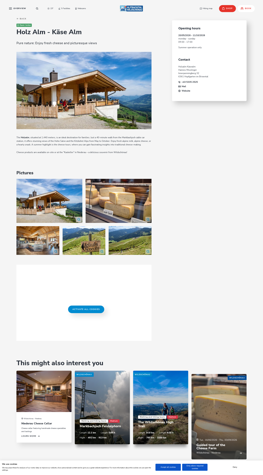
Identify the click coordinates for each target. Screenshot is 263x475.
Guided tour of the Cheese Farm (210, 446)
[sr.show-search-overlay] (37, 8)
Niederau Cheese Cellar (36, 423)
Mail (184, 86)
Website (186, 91)
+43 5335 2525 (190, 82)
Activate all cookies (86, 309)
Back (22, 19)
